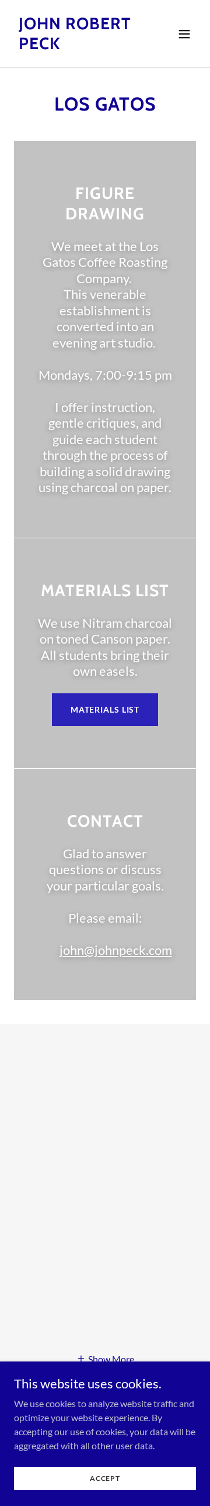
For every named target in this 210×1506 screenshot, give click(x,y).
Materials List (105, 709)
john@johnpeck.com (116, 950)
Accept (105, 1478)
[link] (77, 45)
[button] (184, 34)
